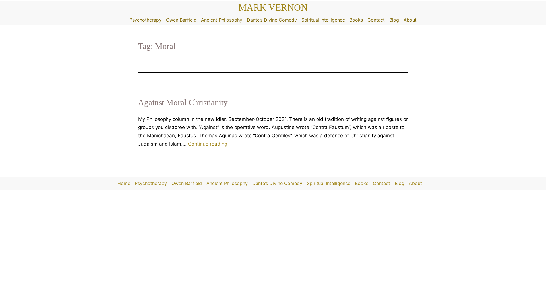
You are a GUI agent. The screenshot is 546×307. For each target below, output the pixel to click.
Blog (394, 20)
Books (356, 20)
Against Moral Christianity (183, 102)
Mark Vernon (273, 7)
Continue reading (207, 144)
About (410, 20)
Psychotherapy (145, 20)
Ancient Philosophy (221, 20)
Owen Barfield (181, 20)
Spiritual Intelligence (323, 20)
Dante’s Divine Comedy (272, 20)
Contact (376, 20)
